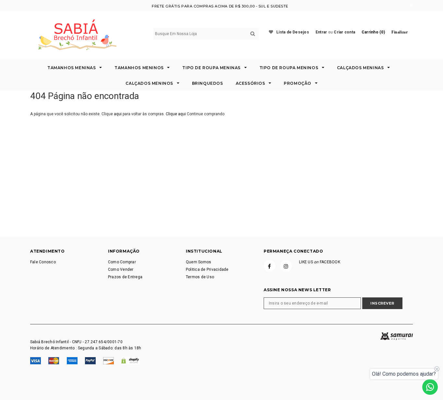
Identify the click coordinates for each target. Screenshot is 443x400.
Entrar (321, 32)
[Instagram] (286, 266)
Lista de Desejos (292, 32)
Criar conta (344, 32)
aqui (118, 114)
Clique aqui (176, 114)
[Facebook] (269, 266)
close (411, 5)
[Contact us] (430, 387)
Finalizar (399, 32)
